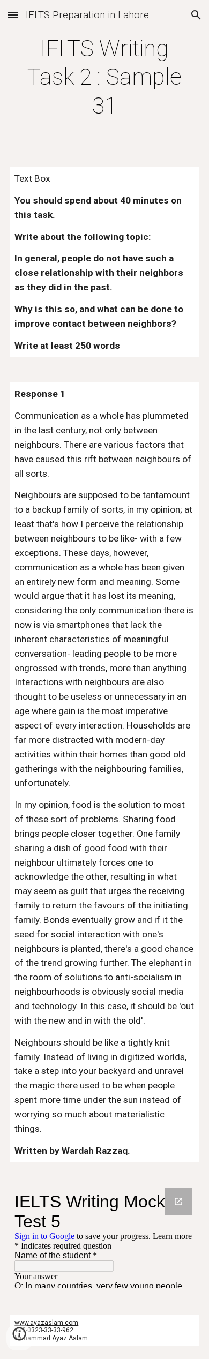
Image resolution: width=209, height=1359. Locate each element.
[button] (13, 14)
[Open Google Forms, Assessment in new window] (178, 1201)
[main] (104, 77)
